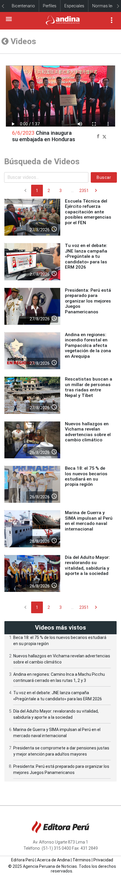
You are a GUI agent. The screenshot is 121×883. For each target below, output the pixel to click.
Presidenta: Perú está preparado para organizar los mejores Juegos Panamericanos (88, 301)
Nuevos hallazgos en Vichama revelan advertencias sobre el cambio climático (88, 432)
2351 (84, 190)
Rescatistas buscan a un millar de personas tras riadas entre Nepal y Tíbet (88, 387)
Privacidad (103, 860)
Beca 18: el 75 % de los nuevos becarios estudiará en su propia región (86, 476)
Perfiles (49, 6)
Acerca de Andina (53, 860)
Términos (82, 860)
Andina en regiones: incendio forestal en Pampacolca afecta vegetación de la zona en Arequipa (88, 345)
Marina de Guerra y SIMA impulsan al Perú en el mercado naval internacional (88, 520)
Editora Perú (22, 860)
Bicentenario (23, 6)
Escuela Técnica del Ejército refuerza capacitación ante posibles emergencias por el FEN (88, 211)
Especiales (74, 6)
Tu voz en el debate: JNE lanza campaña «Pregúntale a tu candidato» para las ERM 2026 (86, 256)
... (72, 190)
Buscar (104, 177)
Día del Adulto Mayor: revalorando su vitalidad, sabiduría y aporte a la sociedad (87, 565)
